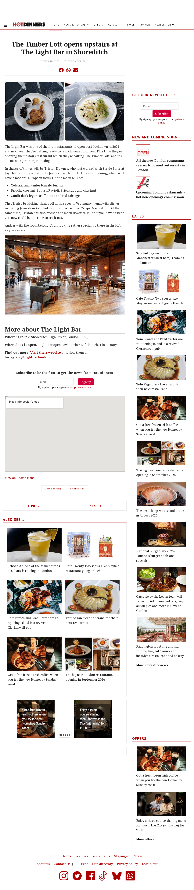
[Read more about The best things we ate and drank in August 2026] (161, 494)
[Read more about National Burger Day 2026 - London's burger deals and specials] (161, 534)
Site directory (102, 864)
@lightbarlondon (35, 357)
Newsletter (163, 24)
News (67, 856)
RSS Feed (81, 864)
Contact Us (62, 864)
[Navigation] (5, 25)
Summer (144, 24)
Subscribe (161, 114)
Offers (98, 24)
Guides (112, 24)
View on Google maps (19, 478)
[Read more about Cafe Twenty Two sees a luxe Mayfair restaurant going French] (92, 545)
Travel (130, 24)
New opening (53, 488)
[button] (53, 70)
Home (55, 24)
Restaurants (101, 856)
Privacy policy (127, 864)
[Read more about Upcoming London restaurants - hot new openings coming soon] (143, 183)
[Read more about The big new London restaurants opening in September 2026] (92, 654)
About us (43, 864)
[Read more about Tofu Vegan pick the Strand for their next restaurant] (92, 597)
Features (81, 856)
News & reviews (75, 24)
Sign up (86, 382)
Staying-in (122, 856)
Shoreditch (77, 488)
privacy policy (82, 387)
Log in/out (150, 864)
